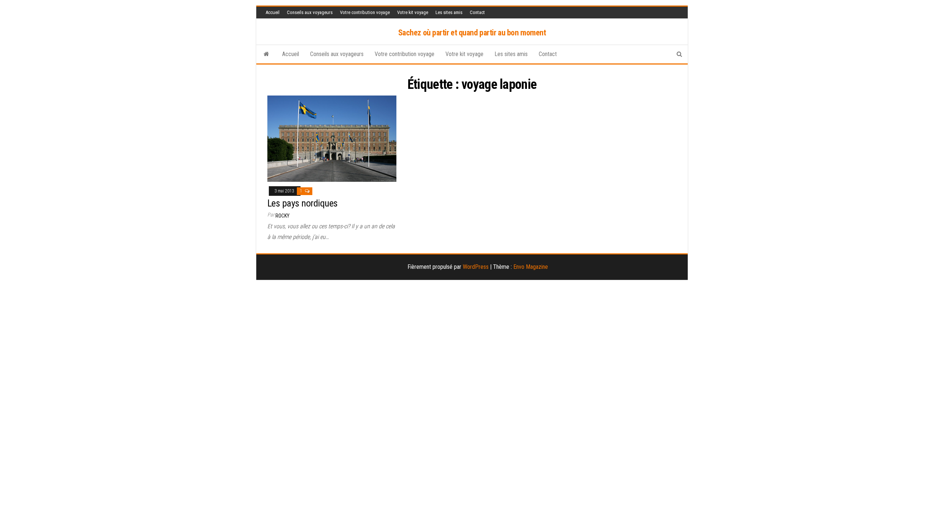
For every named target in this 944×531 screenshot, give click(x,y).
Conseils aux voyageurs (310, 12)
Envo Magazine (530, 266)
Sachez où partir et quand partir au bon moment (472, 32)
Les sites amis (448, 12)
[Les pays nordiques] (331, 138)
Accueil (273, 12)
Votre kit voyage (412, 12)
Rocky (282, 216)
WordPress (476, 266)
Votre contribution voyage (365, 12)
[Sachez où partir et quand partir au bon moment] (266, 54)
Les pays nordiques (302, 203)
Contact (477, 12)
